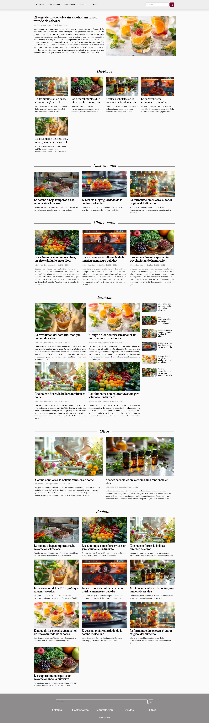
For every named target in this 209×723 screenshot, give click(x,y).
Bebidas (83, 4)
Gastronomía (54, 4)
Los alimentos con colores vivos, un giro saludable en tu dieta (55, 259)
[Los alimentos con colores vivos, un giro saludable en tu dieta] (57, 242)
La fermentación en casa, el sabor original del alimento (50, 102)
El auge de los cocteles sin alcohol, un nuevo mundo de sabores (65, 19)
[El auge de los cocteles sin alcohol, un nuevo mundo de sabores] (141, 36)
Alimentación (69, 4)
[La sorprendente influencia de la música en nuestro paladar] (157, 86)
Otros (93, 4)
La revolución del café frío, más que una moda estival (51, 140)
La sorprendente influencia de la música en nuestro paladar (157, 102)
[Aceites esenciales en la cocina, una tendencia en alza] (122, 86)
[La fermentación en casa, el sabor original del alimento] (51, 86)
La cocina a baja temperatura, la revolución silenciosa (54, 201)
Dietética (40, 4)
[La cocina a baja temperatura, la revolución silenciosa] (56, 184)
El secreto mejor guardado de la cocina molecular (102, 201)
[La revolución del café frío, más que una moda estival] (51, 126)
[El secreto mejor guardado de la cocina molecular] (104, 184)
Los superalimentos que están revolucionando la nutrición (85, 102)
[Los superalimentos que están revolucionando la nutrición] (87, 86)
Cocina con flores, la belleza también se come (60, 395)
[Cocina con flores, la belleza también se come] (60, 376)
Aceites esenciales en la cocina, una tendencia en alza (121, 102)
